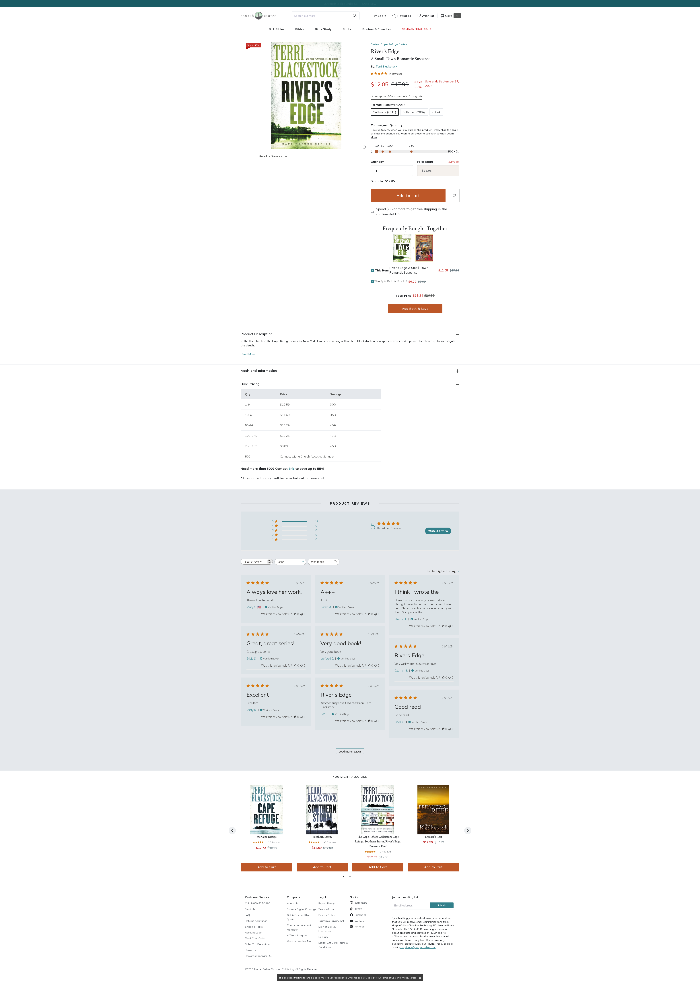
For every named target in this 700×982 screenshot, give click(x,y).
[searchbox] (253, 562)
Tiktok (358, 908)
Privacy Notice (326, 915)
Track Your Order (255, 938)
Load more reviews (350, 751)
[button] (454, 195)
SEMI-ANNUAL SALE (416, 29)
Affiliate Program (297, 935)
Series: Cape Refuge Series (389, 44)
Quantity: (377, 161)
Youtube (360, 921)
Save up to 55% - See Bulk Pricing (394, 96)
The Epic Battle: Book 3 (390, 281)
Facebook (360, 915)
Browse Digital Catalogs (301, 909)
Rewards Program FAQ (259, 956)
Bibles (299, 29)
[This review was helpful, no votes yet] (295, 614)
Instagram (361, 902)
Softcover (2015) (384, 112)
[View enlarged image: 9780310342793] (306, 95)
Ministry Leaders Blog (299, 941)
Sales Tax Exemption (257, 944)
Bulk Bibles (277, 29)
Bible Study (323, 29)
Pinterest (360, 926)
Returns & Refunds (256, 921)
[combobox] (326, 15)
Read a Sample (270, 156)
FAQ (247, 915)
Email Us (250, 909)
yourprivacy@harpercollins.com (417, 947)
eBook (436, 112)
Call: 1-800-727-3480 (257, 903)
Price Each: (425, 161)
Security (323, 937)
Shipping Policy (254, 926)
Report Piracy (326, 903)
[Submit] (355, 16)
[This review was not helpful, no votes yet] (301, 614)
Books (347, 29)
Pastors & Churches (376, 29)
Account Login (253, 932)
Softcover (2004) (414, 112)
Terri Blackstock (386, 66)
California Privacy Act (331, 921)
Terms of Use (326, 909)
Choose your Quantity (386, 125)
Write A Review (438, 531)
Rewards (250, 950)
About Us (292, 903)
